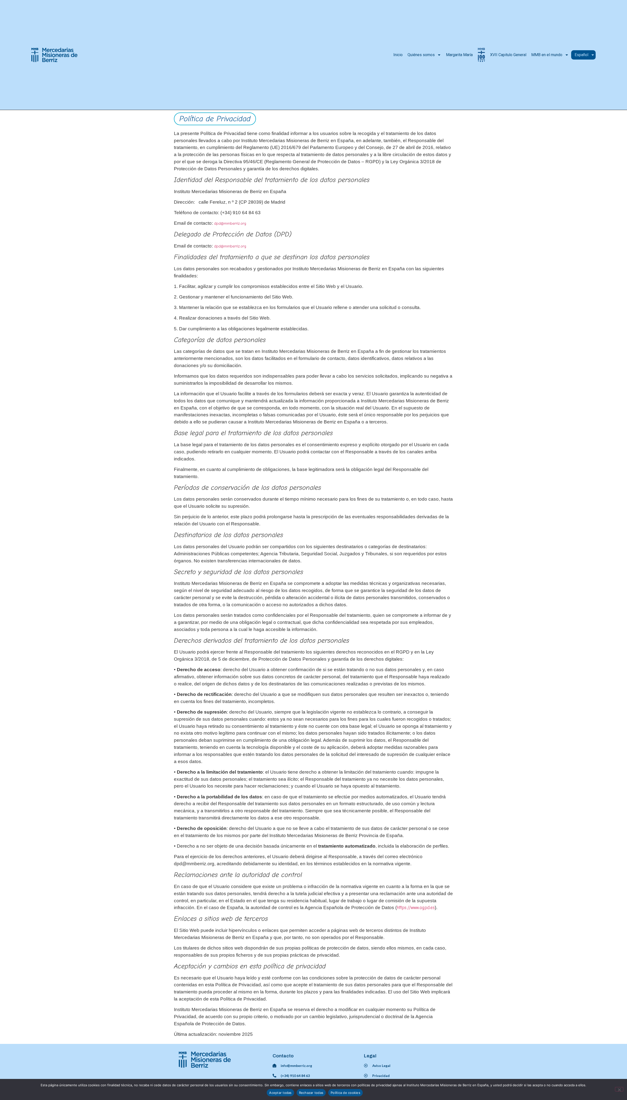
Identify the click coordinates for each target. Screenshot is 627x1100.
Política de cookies (345, 1093)
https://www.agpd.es (416, 907)
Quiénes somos (421, 54)
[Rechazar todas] (619, 1089)
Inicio (398, 54)
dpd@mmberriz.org (230, 223)
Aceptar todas (280, 1093)
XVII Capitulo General (508, 54)
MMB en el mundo (546, 54)
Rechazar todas (311, 1093)
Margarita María (459, 54)
